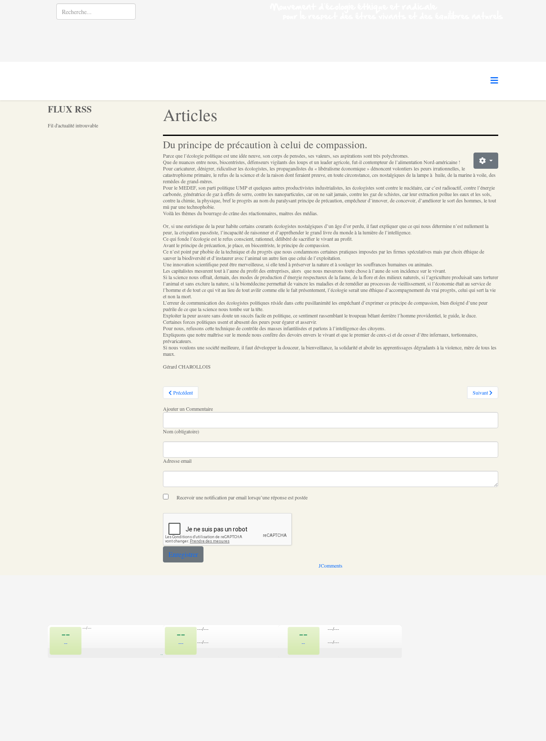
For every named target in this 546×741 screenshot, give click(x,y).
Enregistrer (183, 554)
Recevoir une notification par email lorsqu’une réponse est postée (242, 497)
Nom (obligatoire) (181, 431)
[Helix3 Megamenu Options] (494, 80)
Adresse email (177, 461)
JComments (331, 565)
